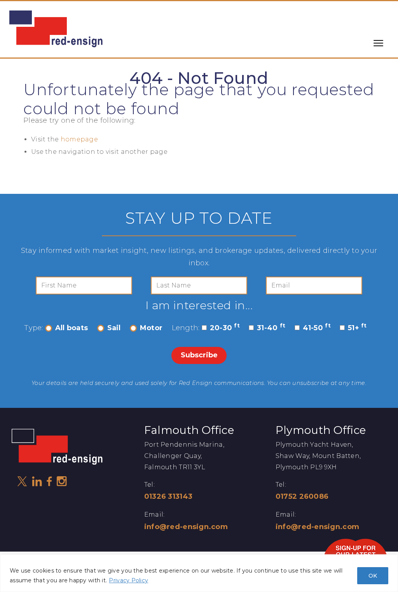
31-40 (271, 328)
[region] (199, 573)
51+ (357, 328)
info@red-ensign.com (186, 526)
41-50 (317, 328)
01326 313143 (168, 496)
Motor (151, 328)
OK (372, 575)
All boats (71, 328)
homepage (79, 139)
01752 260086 (302, 496)
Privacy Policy (128, 580)
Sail (114, 328)
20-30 (225, 328)
